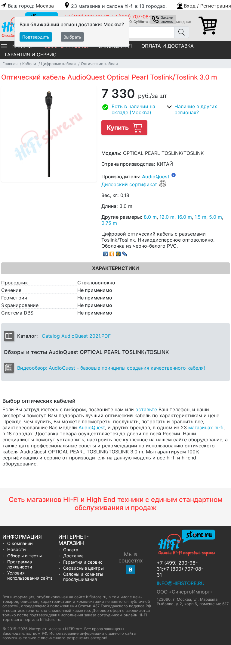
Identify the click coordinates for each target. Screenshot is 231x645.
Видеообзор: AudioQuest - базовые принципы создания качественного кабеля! (111, 368)
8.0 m (150, 217)
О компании (20, 543)
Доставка (73, 555)
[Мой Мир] (118, 252)
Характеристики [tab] (115, 268)
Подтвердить (35, 36)
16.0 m (184, 217)
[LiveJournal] (125, 252)
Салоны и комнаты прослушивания (83, 576)
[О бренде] (173, 175)
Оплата (70, 549)
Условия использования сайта (30, 575)
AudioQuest (155, 177)
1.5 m (200, 217)
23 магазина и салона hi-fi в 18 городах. (119, 6)
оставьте (146, 409)
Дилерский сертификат (130, 184)
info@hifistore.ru (181, 583)
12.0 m (166, 217)
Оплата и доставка (167, 46)
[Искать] (181, 32)
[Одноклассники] (112, 252)
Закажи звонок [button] (167, 19)
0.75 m (109, 223)
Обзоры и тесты (24, 555)
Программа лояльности (19, 564)
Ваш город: (31, 6)
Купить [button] (118, 127)
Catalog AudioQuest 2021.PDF (76, 336)
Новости (16, 549)
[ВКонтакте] (106, 252)
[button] (203, 5)
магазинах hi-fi (205, 427)
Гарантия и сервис (31, 55)
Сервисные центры (83, 568)
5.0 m (215, 217)
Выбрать (72, 36)
